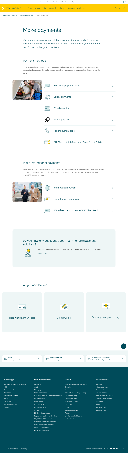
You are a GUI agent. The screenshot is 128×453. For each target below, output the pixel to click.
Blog (73, 2)
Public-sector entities (11, 396)
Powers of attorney (71, 401)
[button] (124, 8)
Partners (6, 407)
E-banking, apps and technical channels (48, 396)
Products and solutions (25, 15)
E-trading (68, 387)
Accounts (37, 384)
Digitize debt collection (42, 413)
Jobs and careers (102, 387)
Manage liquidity (40, 399)
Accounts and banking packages (76, 393)
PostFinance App (71, 399)
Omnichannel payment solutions (45, 422)
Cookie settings (101, 410)
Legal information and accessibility (16, 449)
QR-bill (36, 410)
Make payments (39, 390)
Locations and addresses (73, 416)
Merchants (7, 393)
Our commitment (101, 393)
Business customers (45, 2)
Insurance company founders (44, 425)
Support (67, 2)
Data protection (101, 407)
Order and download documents (76, 384)
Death (67, 407)
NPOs (6, 399)
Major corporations (10, 390)
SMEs (5, 387)
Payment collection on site (43, 419)
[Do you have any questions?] (123, 346)
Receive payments (40, 393)
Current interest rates (41, 427)
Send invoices (39, 404)
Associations (8, 401)
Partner (67, 413)
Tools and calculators (72, 410)
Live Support (69, 419)
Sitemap (98, 404)
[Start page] (11, 8)
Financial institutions (10, 404)
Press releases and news (104, 396)
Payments (68, 404)
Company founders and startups (15, 384)
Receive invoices (40, 407)
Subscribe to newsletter (104, 399)
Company (99, 384)
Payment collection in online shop (45, 416)
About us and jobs (58, 2)
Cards (36, 387)
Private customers (33, 2)
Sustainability (100, 390)
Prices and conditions (41, 430)
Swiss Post (99, 401)
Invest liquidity (39, 401)
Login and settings (71, 396)
